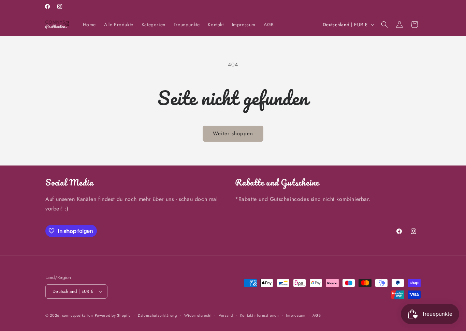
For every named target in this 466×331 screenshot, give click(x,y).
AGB (316, 315)
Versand (226, 315)
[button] (384, 24)
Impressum (295, 315)
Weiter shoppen (233, 133)
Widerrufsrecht (198, 315)
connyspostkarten (77, 315)
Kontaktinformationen (259, 315)
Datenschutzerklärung (157, 315)
